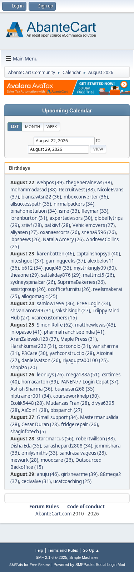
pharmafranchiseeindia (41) (74, 332)
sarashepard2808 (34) (68, 446)
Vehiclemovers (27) (94, 225)
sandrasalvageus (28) (83, 453)
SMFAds (16, 565)
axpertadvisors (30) (71, 218)
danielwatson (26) (40, 360)
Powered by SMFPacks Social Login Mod (89, 564)
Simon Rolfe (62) (55, 325)
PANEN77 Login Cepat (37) (89, 381)
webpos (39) (50, 182)
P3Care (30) (34, 353)
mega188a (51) (82, 374)
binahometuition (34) (33, 211)
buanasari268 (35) (74, 389)
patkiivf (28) (57, 225)
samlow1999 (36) (55, 303)
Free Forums (40, 565)
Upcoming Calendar (67, 110)
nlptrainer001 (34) (30, 396)
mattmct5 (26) (98, 275)
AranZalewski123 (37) (34, 339)
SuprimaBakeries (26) (81, 282)
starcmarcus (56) (55, 438)
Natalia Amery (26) (63, 239)
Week (51, 126)
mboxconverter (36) (86, 197)
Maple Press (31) (78, 339)
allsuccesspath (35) (30, 204)
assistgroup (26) (27, 289)
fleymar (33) (94, 211)
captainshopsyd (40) (98, 253)
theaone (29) (24, 275)
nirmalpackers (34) (74, 204)
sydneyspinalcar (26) (32, 282)
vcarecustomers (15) (54, 317)
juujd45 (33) (58, 268)
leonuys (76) (50, 374)
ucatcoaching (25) (72, 481)
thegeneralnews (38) (89, 182)
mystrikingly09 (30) (95, 268)
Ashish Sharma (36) (31, 389)
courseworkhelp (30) (76, 396)
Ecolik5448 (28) (27, 403)
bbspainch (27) (66, 410)
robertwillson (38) (95, 438)
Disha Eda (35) (25, 446)
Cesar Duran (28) (40, 424)
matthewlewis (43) (95, 325)
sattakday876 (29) (60, 275)
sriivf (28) (31, 225)
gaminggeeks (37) (65, 261)
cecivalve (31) (36, 481)
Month (32, 126)
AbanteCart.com (53, 513)
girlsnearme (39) (79, 474)
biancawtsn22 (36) (41, 197)
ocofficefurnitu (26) (69, 289)
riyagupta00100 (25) (85, 360)
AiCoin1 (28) (34, 410)
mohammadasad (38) (33, 189)
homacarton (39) (39, 381)
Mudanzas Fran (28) (67, 403)
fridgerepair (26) (79, 424)
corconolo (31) (74, 346)
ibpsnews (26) (25, 239)
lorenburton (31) (28, 218)
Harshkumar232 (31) (33, 346)
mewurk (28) (24, 460)
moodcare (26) (57, 460)
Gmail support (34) (57, 417)
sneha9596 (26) (98, 232)
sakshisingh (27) (72, 310)
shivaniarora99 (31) (31, 310)
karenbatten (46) (55, 253)
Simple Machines (84, 557)
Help (39, 550)
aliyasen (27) (24, 232)
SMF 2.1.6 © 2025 (51, 557)
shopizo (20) (23, 367)
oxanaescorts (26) (59, 232)
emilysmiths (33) (39, 453)
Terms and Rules (63, 550)
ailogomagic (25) (39, 296)
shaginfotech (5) (28, 431)
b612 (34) (32, 268)
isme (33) (69, 211)
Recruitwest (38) (77, 189)
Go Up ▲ (91, 550)
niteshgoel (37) (26, 261)
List (15, 126)
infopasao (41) (25, 332)
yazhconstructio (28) (72, 353)
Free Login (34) (93, 303)
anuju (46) (48, 474)
